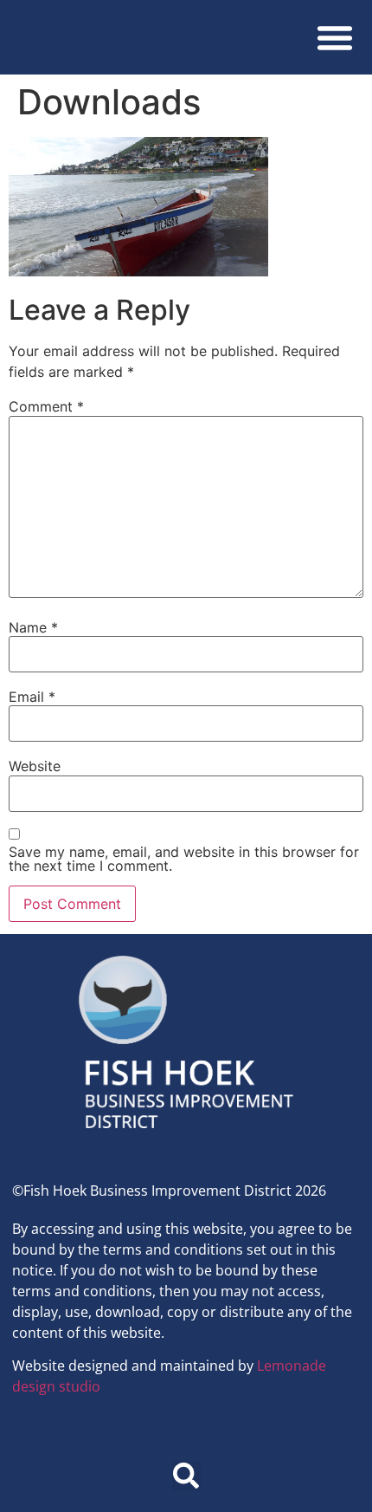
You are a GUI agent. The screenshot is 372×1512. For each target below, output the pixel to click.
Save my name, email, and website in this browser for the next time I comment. (184, 859)
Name (33, 627)
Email (32, 697)
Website (35, 766)
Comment (46, 406)
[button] (334, 37)
